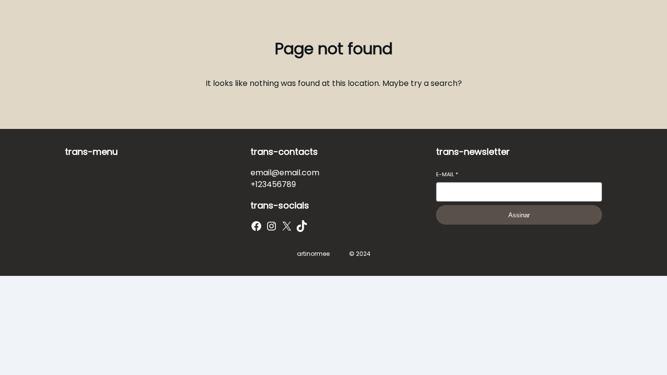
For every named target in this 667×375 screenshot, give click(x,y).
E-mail (447, 174)
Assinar (519, 215)
